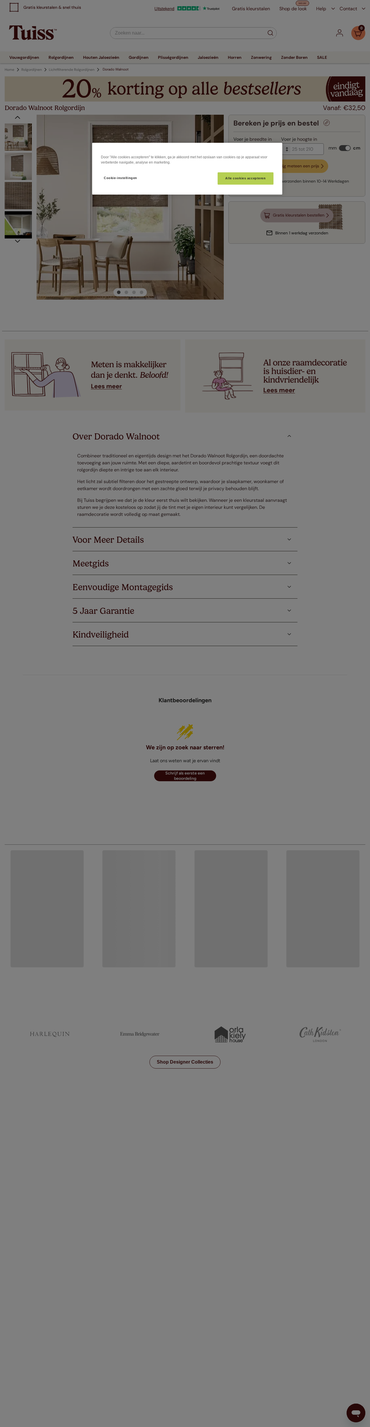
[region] (187, 169)
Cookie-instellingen (120, 178)
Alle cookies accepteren (245, 178)
